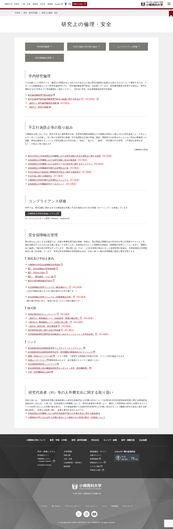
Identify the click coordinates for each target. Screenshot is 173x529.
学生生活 (95, 440)
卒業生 (16, 4)
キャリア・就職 (110, 440)
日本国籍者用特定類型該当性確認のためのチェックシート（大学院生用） (61, 334)
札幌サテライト (96, 455)
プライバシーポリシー (73, 506)
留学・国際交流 (128, 440)
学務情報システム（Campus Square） (44, 460)
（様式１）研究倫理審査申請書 (42, 103)
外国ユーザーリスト (37, 360)
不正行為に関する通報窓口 (40, 176)
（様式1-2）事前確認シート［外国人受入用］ (48, 322)
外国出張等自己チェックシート (42, 314)
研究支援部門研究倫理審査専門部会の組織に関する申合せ (54, 99)
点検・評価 (68, 459)
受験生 (7, 4)
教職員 (50, 4)
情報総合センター (96, 463)
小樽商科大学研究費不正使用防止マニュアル (48, 180)
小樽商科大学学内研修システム (42, 214)
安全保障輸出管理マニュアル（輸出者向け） (48, 287)
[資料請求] (171, 13)
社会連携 (143, 440)
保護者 (35, 4)
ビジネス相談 (95, 466)
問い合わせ (56, 506)
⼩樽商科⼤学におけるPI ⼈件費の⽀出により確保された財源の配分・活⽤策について (66, 417)
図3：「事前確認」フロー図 (40, 277)
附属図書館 (94, 459)
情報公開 (67, 455)
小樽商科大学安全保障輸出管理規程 (44, 265)
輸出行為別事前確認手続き (40, 281)
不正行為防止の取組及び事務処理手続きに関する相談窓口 (54, 172)
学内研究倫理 (43, 47)
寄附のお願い (78, 4)
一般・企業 (26, 4)
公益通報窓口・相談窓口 (73, 463)
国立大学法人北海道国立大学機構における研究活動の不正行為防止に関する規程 (64, 156)
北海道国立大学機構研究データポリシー (46, 184)
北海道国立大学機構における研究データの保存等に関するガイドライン (60, 164)
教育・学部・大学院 (58, 440)
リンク (104, 506)
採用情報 (114, 506)
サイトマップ (127, 506)
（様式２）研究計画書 (38, 107)
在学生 (42, 4)
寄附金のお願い (96, 470)
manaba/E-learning (44, 465)
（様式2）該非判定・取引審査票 (42, 326)
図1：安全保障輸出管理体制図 (41, 269)
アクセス (44, 506)
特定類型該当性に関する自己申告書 (44, 330)
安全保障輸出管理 (43, 58)
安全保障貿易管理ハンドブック (42, 364)
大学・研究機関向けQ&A (39, 372)
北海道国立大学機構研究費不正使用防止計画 (48, 168)
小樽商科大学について (35, 440)
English (58, 4)
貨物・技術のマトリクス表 (40, 356)
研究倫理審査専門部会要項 (40, 95)
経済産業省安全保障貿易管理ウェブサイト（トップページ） (55, 348)
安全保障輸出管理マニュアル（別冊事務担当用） (50, 297)
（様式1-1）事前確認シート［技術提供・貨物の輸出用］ (53, 318)
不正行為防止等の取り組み (85, 47)
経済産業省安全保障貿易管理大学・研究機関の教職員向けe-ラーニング (60, 352)
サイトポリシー (91, 506)
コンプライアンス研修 (127, 47)
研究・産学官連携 (31, 13)
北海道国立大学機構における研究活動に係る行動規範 (52, 160)
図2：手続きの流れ (36, 273)
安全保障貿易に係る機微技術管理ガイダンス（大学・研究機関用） (58, 368)
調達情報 (67, 466)
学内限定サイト (43, 455)
